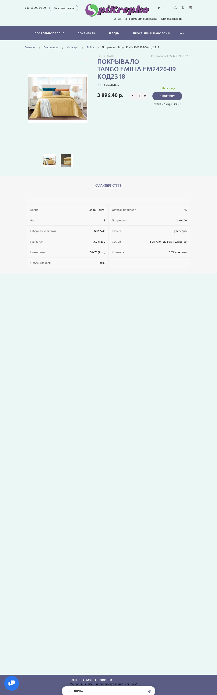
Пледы (114, 33)
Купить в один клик (167, 104)
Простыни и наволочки (152, 33)
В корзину (167, 96)
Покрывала (87, 33)
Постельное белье (49, 33)
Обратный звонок (63, 8)
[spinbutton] (139, 96)
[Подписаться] (149, 691)
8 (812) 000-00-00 (35, 7)
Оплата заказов (171, 18)
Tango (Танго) (107, 56)
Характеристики (108, 185)
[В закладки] (85, 59)
